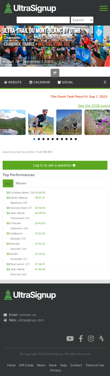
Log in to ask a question (53, 165)
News (41, 365)
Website (14, 82)
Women (21, 183)
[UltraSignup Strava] (101, 338)
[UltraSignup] (30, 7)
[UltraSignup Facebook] (81, 338)
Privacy (55, 370)
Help (63, 365)
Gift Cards (26, 365)
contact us (27, 315)
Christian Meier (19, 192)
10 (76, 139)
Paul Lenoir (17, 264)
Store (53, 365)
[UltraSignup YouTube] (70, 338)
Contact (76, 365)
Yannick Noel (18, 207)
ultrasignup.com (30, 320)
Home (11, 365)
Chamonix (12, 38)
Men (8, 184)
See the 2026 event (94, 106)
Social (67, 82)
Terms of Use (94, 365)
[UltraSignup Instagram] (91, 338)
